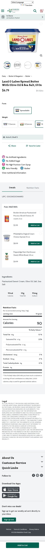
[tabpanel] (22, 288)
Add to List (35, 225)
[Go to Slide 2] (17, 65)
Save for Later (34, 146)
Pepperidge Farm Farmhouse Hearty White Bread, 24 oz (25, 253)
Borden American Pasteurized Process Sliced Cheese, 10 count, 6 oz (25, 216)
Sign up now (9, 519)
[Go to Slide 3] (28, 65)
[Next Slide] (40, 65)
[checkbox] (41, 24)
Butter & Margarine (16, 76)
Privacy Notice (34, 529)
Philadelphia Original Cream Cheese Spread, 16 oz (24, 235)
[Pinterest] (37, 476)
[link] (33, 146)
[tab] (12, 188)
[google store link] (11, 497)
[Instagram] (41, 476)
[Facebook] (33, 476)
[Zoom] (41, 55)
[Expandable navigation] (2, 11)
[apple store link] (11, 491)
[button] (35, 11)
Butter (28, 76)
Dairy (4, 76)
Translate (28, 5)
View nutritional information (14, 173)
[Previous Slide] (5, 65)
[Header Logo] (12, 11)
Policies (8, 529)
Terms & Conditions (20, 529)
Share (13, 146)
